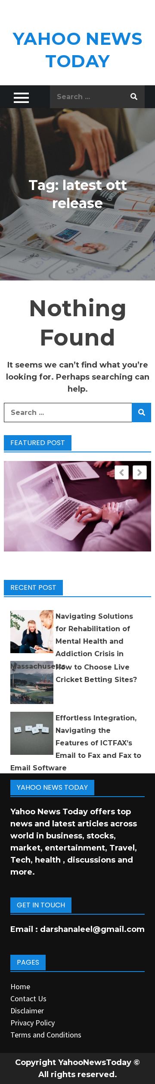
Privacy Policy (32, 1023)
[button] (140, 472)
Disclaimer (27, 1010)
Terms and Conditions (45, 1035)
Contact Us (28, 998)
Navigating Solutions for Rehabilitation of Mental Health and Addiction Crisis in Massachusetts (71, 641)
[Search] (134, 96)
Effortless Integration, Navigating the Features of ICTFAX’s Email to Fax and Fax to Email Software (75, 743)
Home (20, 986)
